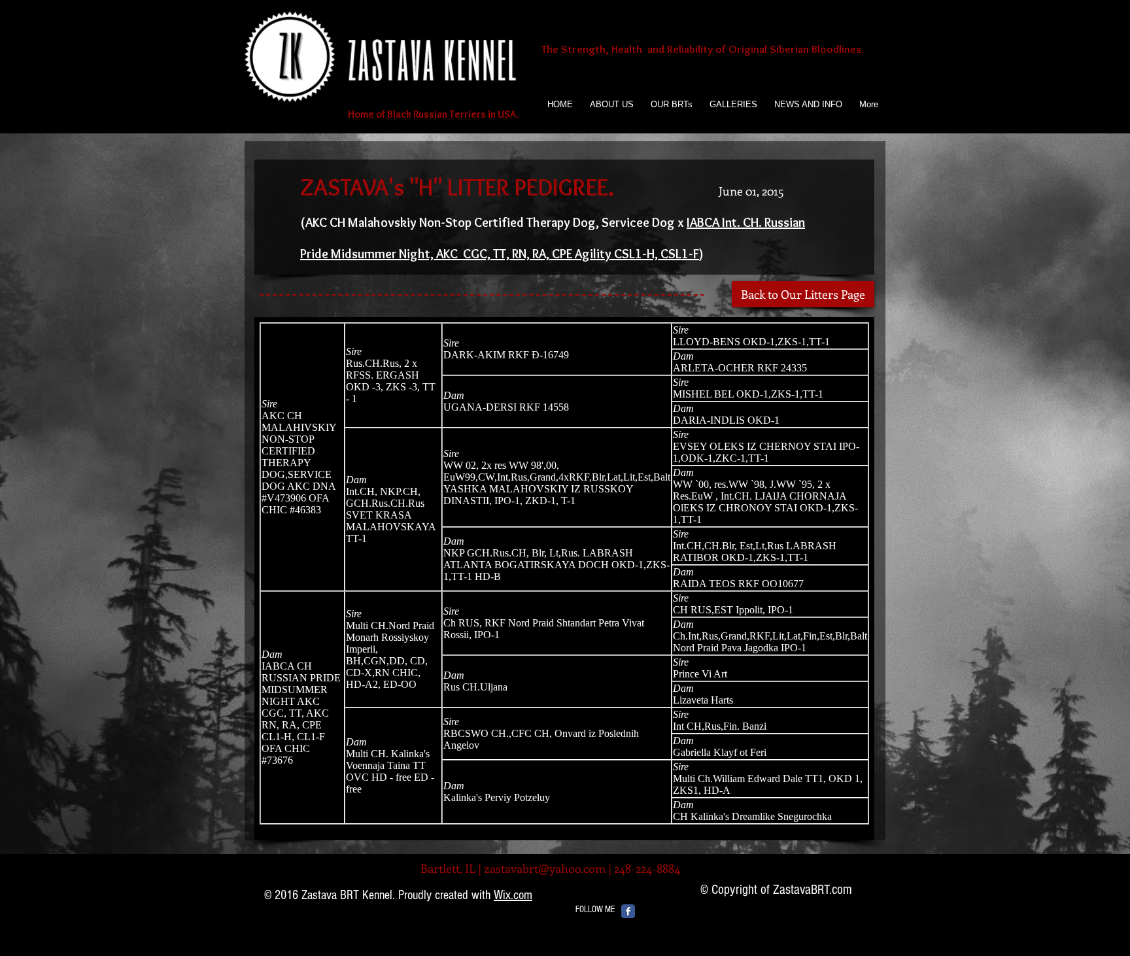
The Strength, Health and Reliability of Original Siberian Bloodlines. (702, 49)
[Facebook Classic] (628, 911)
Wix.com (513, 895)
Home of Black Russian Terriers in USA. (432, 114)
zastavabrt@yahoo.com (545, 868)
